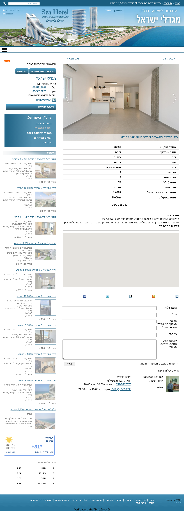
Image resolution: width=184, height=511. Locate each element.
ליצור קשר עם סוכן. (44, 100)
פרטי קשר (141, 503)
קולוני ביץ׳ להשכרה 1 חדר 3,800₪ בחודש (35, 217)
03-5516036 (39, 87)
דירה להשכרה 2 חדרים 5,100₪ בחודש (37, 325)
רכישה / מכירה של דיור (91, 500)
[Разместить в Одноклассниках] (153, 296)
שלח (69, 363)
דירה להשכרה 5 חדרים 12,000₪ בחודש (36, 188)
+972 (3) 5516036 (121, 389)
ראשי (177, 3)
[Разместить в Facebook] (84, 296)
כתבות (119, 500)
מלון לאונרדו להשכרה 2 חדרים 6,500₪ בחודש (33, 409)
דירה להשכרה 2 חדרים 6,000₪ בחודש (37, 380)
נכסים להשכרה (43, 128)
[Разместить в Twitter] (107, 296)
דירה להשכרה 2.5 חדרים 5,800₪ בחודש (36, 270)
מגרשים (47, 142)
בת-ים (49, 440)
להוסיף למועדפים (13, 10)
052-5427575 (123, 384)
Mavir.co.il (10, 452)
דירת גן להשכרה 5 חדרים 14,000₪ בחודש (35, 243)
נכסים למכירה (44, 123)
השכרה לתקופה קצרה (39, 132)
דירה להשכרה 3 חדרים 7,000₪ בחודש (37, 354)
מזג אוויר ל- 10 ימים (44, 452)
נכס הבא (74, 58)
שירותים (129, 500)
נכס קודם (168, 58)
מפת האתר (177, 502)
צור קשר (9, 14)
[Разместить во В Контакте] (177, 296)
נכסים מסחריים (43, 137)
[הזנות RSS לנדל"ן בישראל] (7, 61)
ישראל (49, 437)
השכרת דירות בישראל (66, 500)
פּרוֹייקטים (141, 500)
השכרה (168, 3)
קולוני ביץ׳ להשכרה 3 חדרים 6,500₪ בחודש (34, 159)
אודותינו (109, 500)
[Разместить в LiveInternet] (130, 296)
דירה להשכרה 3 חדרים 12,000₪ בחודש (36, 296)
